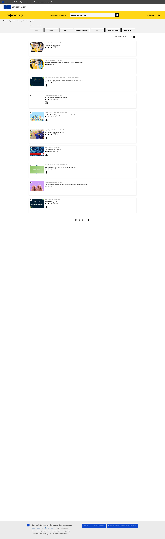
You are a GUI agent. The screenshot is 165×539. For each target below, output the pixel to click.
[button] (134, 43)
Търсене (31, 21)
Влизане (151, 15)
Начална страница (9, 21)
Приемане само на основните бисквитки (122, 526)
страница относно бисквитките (43, 528)
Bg (159, 15)
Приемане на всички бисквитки (94, 526)
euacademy (15, 15)
